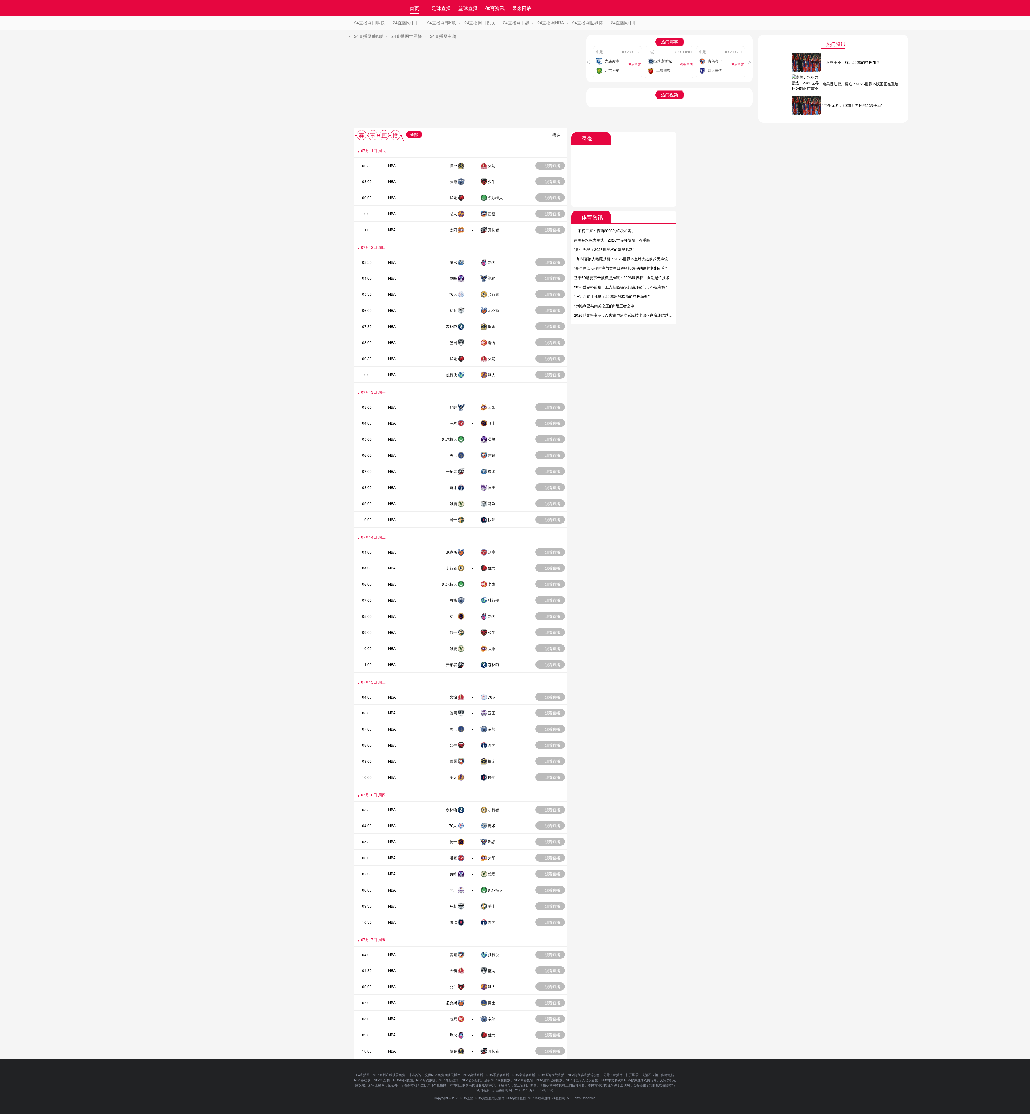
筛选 (556, 135)
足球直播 (441, 8)
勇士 (453, 455)
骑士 (491, 423)
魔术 (453, 262)
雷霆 (491, 213)
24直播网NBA (550, 23)
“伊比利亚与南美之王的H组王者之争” (605, 305)
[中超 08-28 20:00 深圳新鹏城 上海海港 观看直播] (669, 47)
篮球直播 (468, 8)
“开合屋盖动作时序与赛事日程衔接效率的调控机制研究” (620, 268)
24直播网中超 (516, 23)
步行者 (493, 294)
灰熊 (453, 181)
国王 (491, 487)
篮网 (453, 342)
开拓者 (493, 229)
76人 (453, 294)
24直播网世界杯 (587, 23)
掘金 (453, 165)
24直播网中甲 (406, 23)
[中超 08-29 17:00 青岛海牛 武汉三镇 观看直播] (720, 47)
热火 (491, 262)
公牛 (491, 181)
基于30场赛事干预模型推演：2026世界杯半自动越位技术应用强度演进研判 (637, 277)
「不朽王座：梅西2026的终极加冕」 (604, 230)
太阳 (453, 229)
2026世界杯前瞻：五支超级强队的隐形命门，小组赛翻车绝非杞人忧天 (632, 287)
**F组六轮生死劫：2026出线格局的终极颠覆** (612, 296)
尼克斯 (493, 310)
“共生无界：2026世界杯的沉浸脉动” (604, 249)
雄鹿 (453, 503)
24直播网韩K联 (441, 23)
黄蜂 (453, 278)
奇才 (453, 487)
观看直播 (552, 165)
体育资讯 (495, 8)
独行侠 (451, 374)
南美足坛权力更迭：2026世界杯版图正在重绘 (612, 240)
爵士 (453, 519)
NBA (392, 165)
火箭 (491, 165)
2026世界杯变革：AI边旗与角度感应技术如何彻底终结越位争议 (627, 315)
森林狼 (451, 326)
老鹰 (491, 342)
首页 (414, 8)
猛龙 (453, 197)
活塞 (453, 423)
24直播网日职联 (369, 23)
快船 (491, 519)
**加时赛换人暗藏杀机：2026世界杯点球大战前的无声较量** (624, 258)
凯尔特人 (495, 197)
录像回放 (521, 8)
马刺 (453, 310)
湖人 (453, 213)
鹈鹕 (491, 278)
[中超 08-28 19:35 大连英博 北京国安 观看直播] (617, 47)
